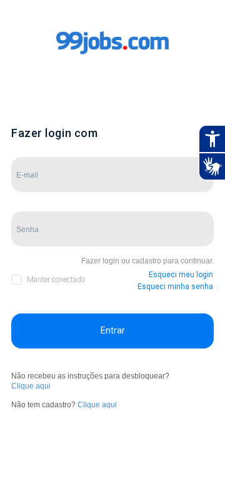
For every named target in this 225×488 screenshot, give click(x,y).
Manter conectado (56, 279)
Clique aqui (31, 386)
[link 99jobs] (112, 55)
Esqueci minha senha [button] (175, 286)
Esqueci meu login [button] (181, 274)
